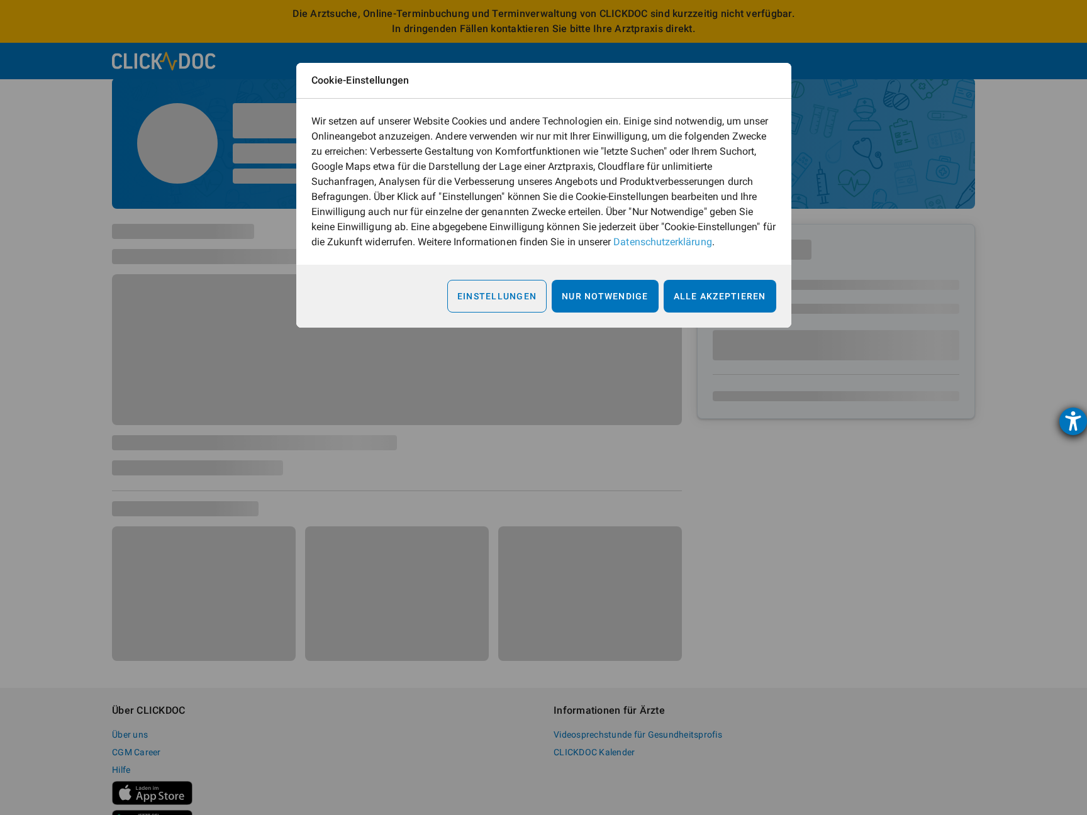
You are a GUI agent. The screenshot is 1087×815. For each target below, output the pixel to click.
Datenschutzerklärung (662, 242)
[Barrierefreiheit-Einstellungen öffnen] (1073, 421)
